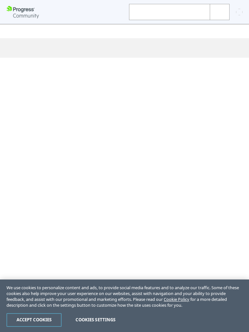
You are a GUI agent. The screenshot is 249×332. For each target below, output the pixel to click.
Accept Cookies (34, 320)
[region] (124, 305)
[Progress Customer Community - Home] (22, 12)
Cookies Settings (95, 320)
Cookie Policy (176, 299)
